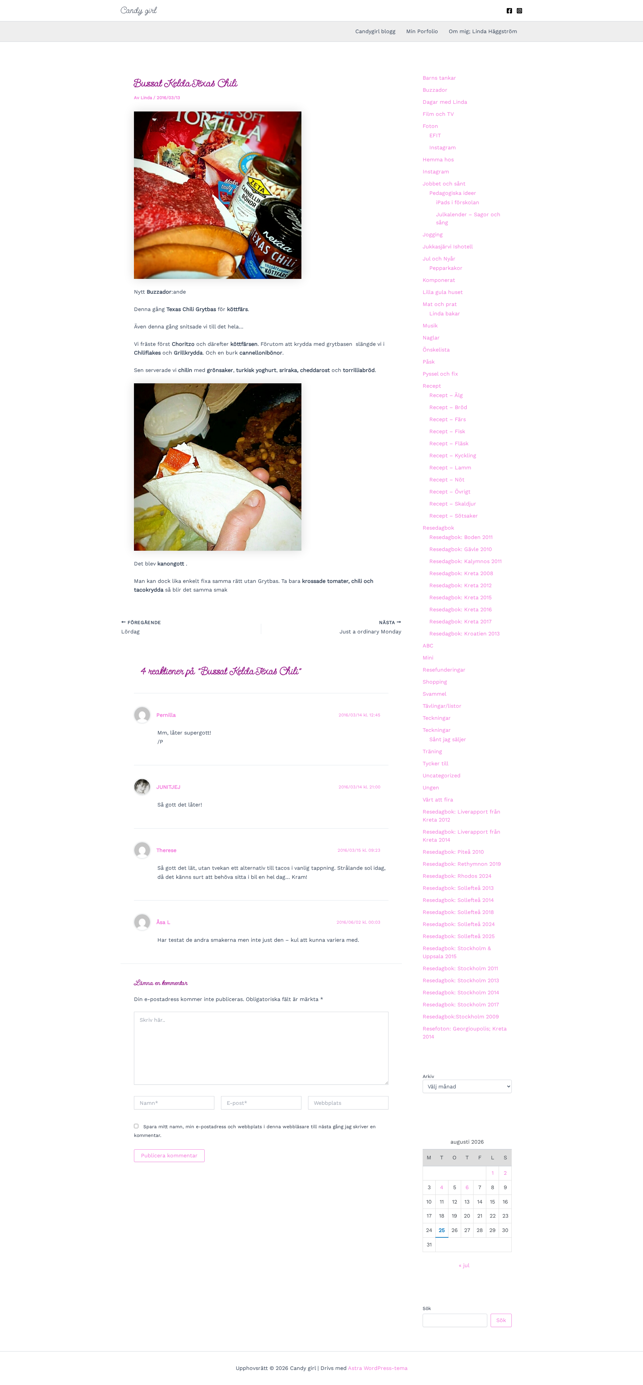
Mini (428, 658)
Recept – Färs (447, 419)
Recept (432, 386)
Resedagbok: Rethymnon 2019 (462, 864)
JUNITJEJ (168, 787)
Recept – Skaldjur (452, 504)
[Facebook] (509, 11)
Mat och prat (440, 304)
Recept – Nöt (447, 479)
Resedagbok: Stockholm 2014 (461, 992)
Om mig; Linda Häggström (483, 31)
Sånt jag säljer (447, 739)
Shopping (435, 682)
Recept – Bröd (448, 407)
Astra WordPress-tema (378, 1368)
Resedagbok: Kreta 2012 (460, 585)
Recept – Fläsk (449, 443)
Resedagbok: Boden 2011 (461, 537)
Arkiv (428, 1076)
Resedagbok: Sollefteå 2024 (459, 924)
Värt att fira (438, 799)
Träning (432, 751)
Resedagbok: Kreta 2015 (460, 597)
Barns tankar (439, 78)
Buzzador (435, 90)
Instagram (442, 147)
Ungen (431, 787)
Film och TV (438, 114)
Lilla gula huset (443, 292)
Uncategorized (441, 775)
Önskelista (436, 350)
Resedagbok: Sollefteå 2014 (458, 900)
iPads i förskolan (457, 202)
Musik (430, 325)
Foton (430, 126)
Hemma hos (438, 159)
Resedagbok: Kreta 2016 (460, 609)
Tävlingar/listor (442, 706)
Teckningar (437, 718)
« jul (464, 1265)
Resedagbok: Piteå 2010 (453, 852)
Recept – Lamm (450, 467)
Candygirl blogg (375, 31)
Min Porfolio (422, 31)
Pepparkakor (445, 268)
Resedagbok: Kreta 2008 (461, 573)
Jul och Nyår (439, 258)
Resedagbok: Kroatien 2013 (464, 633)
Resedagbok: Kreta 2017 (460, 621)
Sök (427, 1308)
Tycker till (435, 763)
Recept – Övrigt (450, 491)
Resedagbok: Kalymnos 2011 (465, 561)
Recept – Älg (446, 395)
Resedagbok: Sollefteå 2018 (458, 912)
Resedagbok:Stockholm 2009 (461, 1016)
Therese (166, 850)
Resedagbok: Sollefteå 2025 (459, 936)
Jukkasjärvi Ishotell (448, 246)
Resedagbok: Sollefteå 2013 (458, 888)
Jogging (433, 234)
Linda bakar (444, 313)
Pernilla (166, 715)
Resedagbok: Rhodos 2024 (457, 876)
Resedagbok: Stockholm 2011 (460, 968)
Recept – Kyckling (452, 455)
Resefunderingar (444, 670)
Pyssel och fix (440, 374)
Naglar (431, 337)
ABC (428, 645)
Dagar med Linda (445, 102)
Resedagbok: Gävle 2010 (460, 549)
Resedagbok (438, 528)
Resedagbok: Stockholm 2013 (461, 980)
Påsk (429, 362)
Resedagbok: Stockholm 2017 (461, 1004)
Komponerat (439, 280)
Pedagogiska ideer (452, 193)
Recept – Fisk (447, 431)
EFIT (435, 135)
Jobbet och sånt (444, 183)
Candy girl (138, 10)
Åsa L (163, 922)
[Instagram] (519, 11)
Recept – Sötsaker (453, 516)
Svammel (434, 694)
